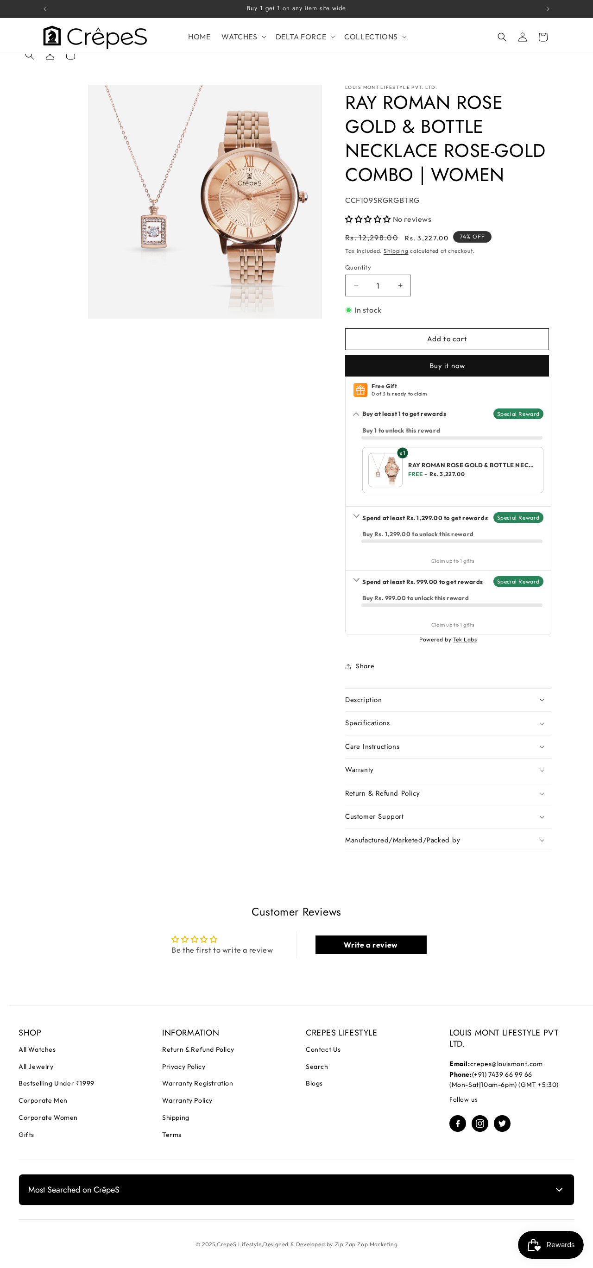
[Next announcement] (548, 9)
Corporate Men (43, 1100)
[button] (243, 36)
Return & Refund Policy (198, 1049)
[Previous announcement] (45, 9)
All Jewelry (36, 1066)
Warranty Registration (197, 1083)
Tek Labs (465, 639)
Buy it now (447, 365)
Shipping (396, 250)
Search (317, 1066)
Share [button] (365, 666)
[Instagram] (480, 1123)
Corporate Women (48, 1117)
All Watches (37, 1049)
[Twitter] (502, 1123)
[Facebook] (457, 1123)
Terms (172, 1134)
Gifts (26, 1134)
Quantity (358, 266)
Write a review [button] (370, 944)
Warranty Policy (187, 1100)
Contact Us (323, 1049)
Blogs (314, 1083)
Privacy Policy (183, 1066)
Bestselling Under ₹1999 (57, 1083)
